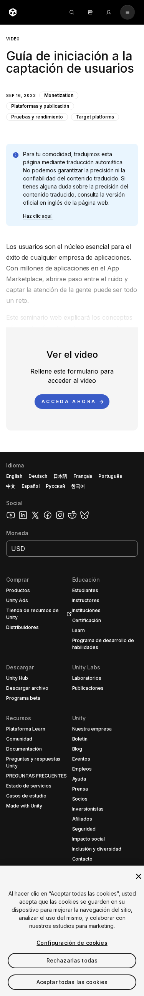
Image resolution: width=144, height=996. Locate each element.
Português (110, 476)
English (14, 476)
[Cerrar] (138, 876)
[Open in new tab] (67, 614)
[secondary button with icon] (127, 12)
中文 (10, 486)
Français (83, 476)
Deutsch (37, 476)
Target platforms (95, 117)
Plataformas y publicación (40, 106)
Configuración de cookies (71, 942)
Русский (55, 486)
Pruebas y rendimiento (37, 117)
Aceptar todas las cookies (72, 982)
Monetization (59, 95)
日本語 (60, 476)
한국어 (78, 486)
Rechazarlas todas (72, 960)
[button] (72, 78)
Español (31, 486)
